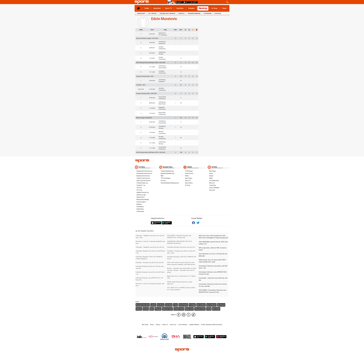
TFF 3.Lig (139, 190)
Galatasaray (140, 209)
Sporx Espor (188, 178)
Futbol (146, 8)
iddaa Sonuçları (216, 309)
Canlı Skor (180, 8)
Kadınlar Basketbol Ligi (167, 173)
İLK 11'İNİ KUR (152, 13)
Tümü (224, 8)
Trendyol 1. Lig (140, 185)
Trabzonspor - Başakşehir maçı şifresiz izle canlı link (150, 247)
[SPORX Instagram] (184, 315)
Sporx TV (168, 8)
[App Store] (198, 336)
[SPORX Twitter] (188, 315)
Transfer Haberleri (183, 305)
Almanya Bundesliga (142, 199)
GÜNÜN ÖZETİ (141, 13)
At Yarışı (214, 8)
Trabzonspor (140, 211)
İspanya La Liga (141, 195)
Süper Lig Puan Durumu (143, 180)
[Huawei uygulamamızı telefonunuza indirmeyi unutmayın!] (194, 2)
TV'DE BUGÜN (207, 13)
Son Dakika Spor (214, 180)
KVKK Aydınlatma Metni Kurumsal (211, 324)
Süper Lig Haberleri (211, 305)
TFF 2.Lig (139, 187)
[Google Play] (210, 336)
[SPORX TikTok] (193, 315)
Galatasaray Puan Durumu (144, 171)
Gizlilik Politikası (194, 324)
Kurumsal (212, 190)
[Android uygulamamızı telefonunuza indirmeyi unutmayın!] (179, 2)
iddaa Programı (221, 305)
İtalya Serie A (140, 197)
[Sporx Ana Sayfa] (150, 2)
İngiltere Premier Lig (142, 192)
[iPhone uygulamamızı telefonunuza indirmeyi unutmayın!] (187, 2)
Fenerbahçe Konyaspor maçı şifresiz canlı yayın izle (181, 247)
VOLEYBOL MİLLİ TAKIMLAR (167, 13)
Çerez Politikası (182, 324)
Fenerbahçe (140, 206)
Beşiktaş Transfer (189, 309)
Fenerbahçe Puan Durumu (144, 173)
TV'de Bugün (189, 171)
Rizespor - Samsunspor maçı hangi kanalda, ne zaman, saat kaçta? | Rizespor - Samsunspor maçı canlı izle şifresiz (181, 270)
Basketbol (157, 8)
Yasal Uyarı (212, 185)
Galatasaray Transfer (167, 309)
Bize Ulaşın (212, 171)
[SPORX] (182, 350)
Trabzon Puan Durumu (143, 178)
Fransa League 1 (141, 202)
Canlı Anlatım (168, 305)
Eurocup (163, 180)
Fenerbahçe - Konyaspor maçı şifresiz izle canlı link (149, 262)
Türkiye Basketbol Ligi (167, 171)
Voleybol (191, 8)
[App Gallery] (221, 336)
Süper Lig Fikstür (201, 305)
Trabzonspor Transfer (200, 309)
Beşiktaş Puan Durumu (143, 176)
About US (165, 324)
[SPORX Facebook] (179, 315)
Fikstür (187, 176)
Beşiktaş (139, 204)
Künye (211, 173)
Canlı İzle (208, 309)
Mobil (211, 178)
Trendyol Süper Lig (142, 183)
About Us (212, 183)
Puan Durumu (189, 173)
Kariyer (211, 176)
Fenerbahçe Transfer (179, 309)
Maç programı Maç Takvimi (142, 305)
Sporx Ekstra (189, 183)
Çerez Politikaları (214, 187)
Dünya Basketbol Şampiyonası (170, 183)
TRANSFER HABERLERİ (194, 13)
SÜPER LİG (181, 13)
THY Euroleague (165, 178)
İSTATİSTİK (218, 13)
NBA (162, 176)
